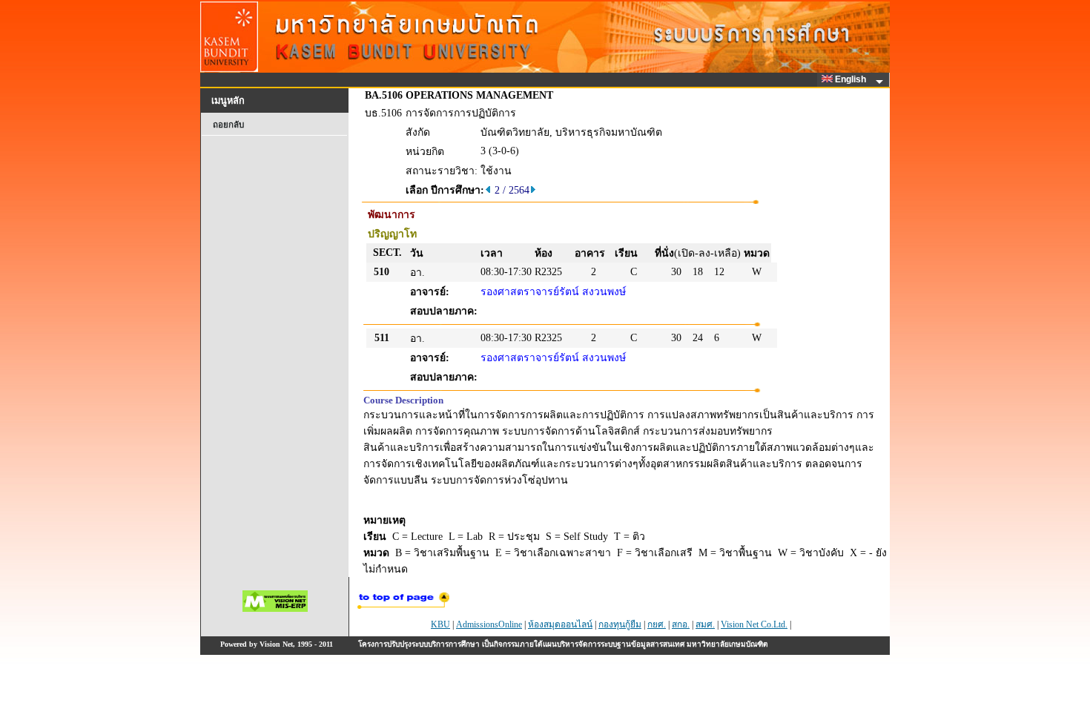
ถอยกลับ (228, 124)
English (852, 79)
